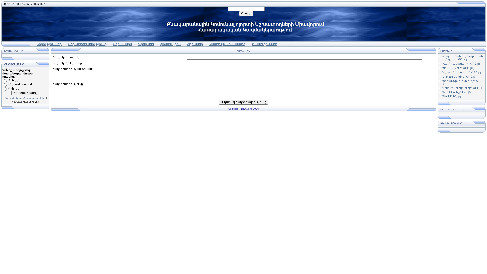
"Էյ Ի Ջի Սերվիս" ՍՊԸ (457, 76)
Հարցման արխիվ (34, 98)
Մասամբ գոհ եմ (20, 84)
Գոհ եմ (13, 80)
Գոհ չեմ (13, 88)
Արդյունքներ (13, 98)
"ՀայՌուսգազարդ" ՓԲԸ (459, 63)
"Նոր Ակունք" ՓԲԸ (455, 92)
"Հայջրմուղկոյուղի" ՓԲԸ (459, 72)
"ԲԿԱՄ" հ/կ (449, 96)
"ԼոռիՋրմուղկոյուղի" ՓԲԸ (460, 87)
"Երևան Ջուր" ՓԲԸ (455, 68)
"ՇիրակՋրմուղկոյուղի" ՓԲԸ (462, 80)
